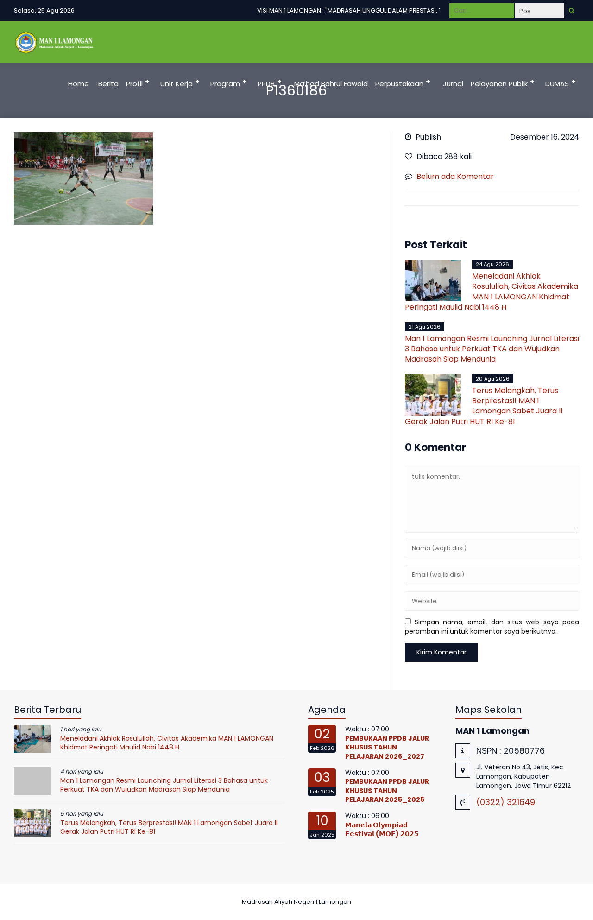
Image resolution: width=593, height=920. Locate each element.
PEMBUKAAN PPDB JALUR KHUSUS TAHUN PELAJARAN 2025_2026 (387, 790)
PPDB (266, 84)
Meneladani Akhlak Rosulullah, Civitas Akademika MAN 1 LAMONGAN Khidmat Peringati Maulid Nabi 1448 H (491, 291)
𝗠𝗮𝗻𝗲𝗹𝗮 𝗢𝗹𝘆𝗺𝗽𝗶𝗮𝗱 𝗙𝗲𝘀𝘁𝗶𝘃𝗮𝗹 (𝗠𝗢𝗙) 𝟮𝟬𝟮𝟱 (382, 829)
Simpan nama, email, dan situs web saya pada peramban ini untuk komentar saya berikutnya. (492, 626)
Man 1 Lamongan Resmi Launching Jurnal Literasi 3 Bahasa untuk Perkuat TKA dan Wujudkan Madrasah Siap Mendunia (492, 349)
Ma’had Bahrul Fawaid (331, 84)
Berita (108, 84)
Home (78, 84)
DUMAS (557, 84)
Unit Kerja (176, 84)
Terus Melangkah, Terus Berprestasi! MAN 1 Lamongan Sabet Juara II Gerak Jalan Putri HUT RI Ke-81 (483, 406)
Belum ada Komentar (455, 176)
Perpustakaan (399, 84)
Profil (134, 84)
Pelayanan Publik (499, 84)
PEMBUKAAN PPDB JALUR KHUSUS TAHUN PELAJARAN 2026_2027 (387, 747)
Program (225, 84)
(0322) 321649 (505, 802)
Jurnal (453, 84)
